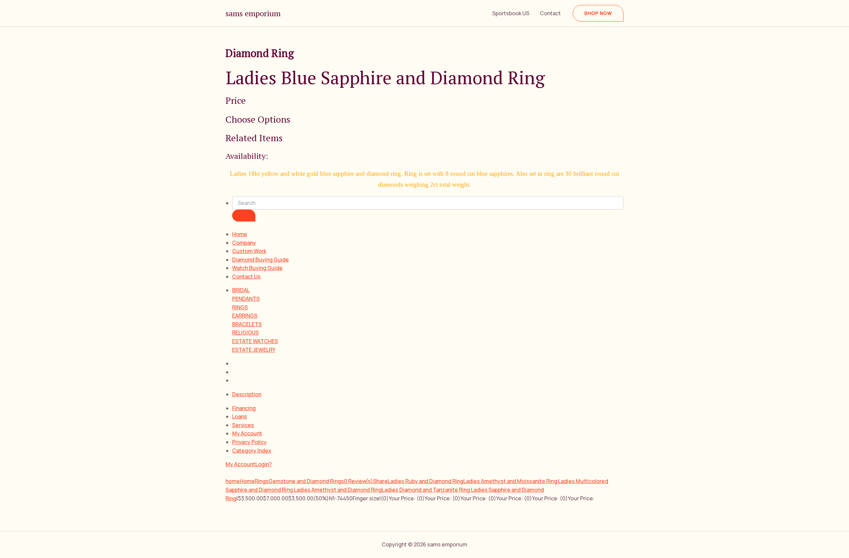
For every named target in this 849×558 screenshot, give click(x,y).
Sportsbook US (510, 13)
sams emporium (253, 13)
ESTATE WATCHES (255, 341)
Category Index (251, 450)
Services (243, 425)
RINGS (240, 307)
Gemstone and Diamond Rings (306, 481)
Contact (550, 13)
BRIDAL (241, 290)
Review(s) (358, 481)
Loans (239, 416)
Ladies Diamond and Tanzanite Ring (426, 489)
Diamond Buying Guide (260, 259)
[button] (598, 13)
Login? (263, 464)
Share (380, 481)
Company (244, 242)
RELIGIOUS (245, 332)
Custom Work (249, 251)
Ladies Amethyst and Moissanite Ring (510, 481)
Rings (262, 481)
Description (246, 394)
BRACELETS (247, 324)
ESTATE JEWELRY (253, 349)
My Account (247, 433)
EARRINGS (244, 315)
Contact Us (246, 276)
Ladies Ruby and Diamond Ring (425, 481)
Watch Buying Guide (257, 268)
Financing (244, 408)
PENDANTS (246, 298)
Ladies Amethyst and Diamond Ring (338, 489)
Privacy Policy (249, 442)
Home (239, 234)
